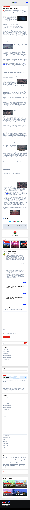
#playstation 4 (6, 12)
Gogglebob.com (6, 504)
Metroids (4, 439)
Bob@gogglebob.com (6, 371)
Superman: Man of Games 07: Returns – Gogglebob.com (14, 286)
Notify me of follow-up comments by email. (10, 333)
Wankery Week (5, 400)
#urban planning (23, 10)
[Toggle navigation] (2, 2)
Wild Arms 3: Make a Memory (7, 355)
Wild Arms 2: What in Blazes (7, 407)
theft (19, 465)
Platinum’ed (6, 193)
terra (14, 465)
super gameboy (5, 465)
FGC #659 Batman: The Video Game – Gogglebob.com (14, 297)
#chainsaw (12, 11)
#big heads (19, 10)
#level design (4, 11)
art (16, 457)
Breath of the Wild (11, 101)
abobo (4, 457)
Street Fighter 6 (5, 441)
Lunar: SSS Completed (6, 429)
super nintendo (10, 465)
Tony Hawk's (4, 431)
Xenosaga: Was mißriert (6, 359)
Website (4, 329)
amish (11, 457)
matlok (9, 462)
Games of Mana (5, 433)
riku (25, 462)
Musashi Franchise (5, 445)
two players (22, 465)
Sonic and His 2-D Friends (7, 492)
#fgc (22, 12)
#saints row (20, 11)
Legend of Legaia (5, 443)
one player (19, 462)
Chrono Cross (5, 449)
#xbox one (10, 12)
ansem (14, 457)
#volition (16, 10)
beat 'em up (24, 457)
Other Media (4, 420)
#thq (18, 11)
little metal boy (5, 462)
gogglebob (6, 10)
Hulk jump (11, 91)
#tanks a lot (15, 11)
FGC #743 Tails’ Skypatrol (20, 494)
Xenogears (4, 447)
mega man (12, 462)
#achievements (9, 11)
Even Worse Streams (6, 353)
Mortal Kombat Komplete (6, 363)
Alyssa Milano (7, 457)
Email (4, 325)
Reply (24, 282)
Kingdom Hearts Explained (6, 361)
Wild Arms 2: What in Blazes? (7, 357)
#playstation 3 (16, 12)
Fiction (4, 418)
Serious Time (4, 416)
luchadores (24, 157)
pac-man (23, 462)
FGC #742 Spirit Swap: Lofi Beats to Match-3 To (14, 244)
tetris (16, 465)
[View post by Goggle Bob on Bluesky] (15, 386)
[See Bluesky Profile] (26, 377)
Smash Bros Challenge (6, 351)
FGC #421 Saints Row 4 (10, 8)
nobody (16, 462)
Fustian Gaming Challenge (6, 6)
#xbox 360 (13, 12)
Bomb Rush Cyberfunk (6, 435)
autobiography (20, 457)
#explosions (20, 12)
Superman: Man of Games (6, 437)
